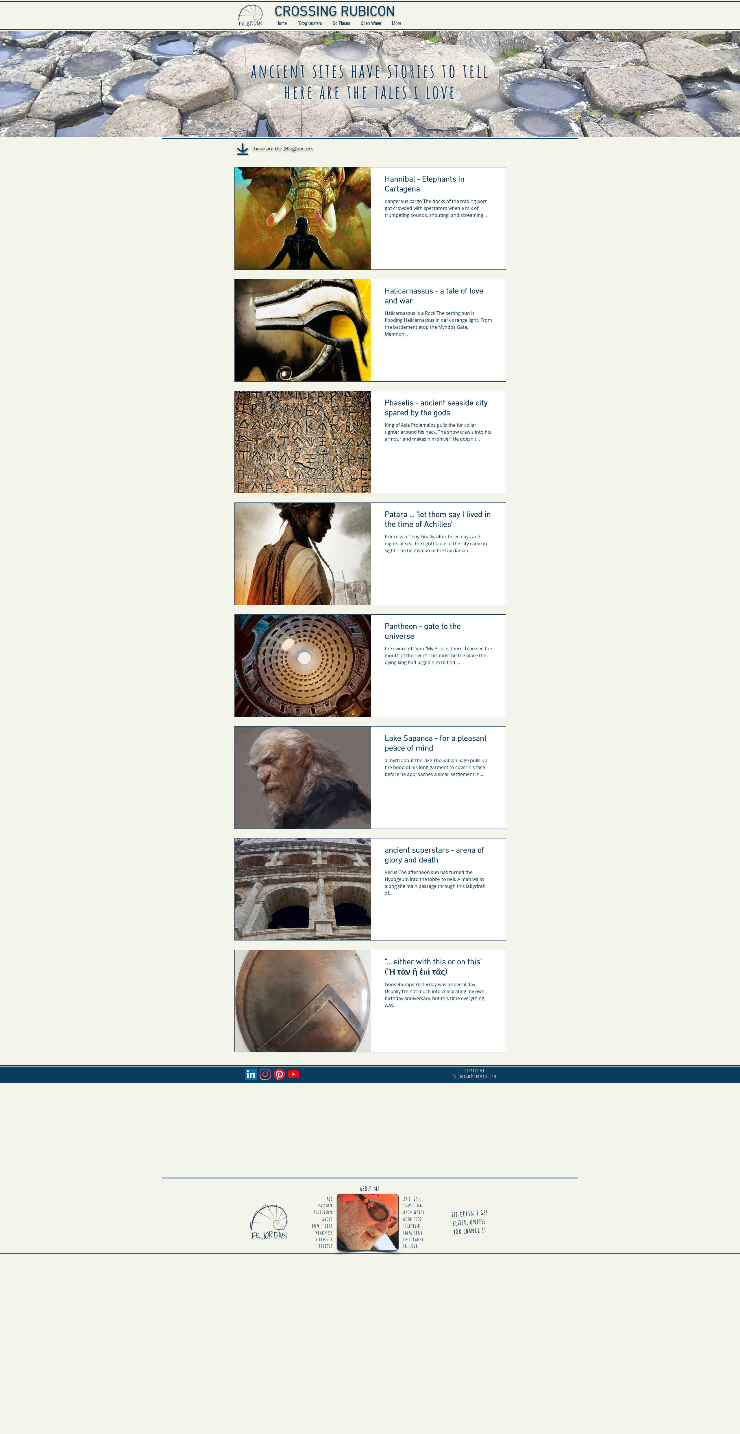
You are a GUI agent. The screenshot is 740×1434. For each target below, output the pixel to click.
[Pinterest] (279, 1074)
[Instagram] (265, 1074)
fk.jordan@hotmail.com (475, 1076)
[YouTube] (293, 1074)
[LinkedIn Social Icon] (251, 1074)
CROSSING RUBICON (335, 12)
